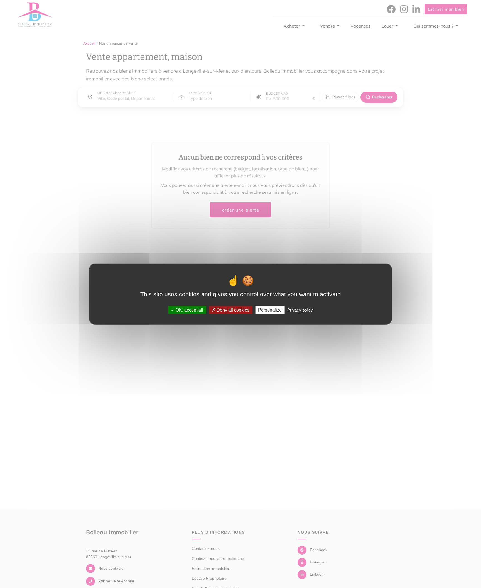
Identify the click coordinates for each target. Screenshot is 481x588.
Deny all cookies (232, 309)
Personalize (270, 309)
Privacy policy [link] (300, 309)
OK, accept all (189, 309)
